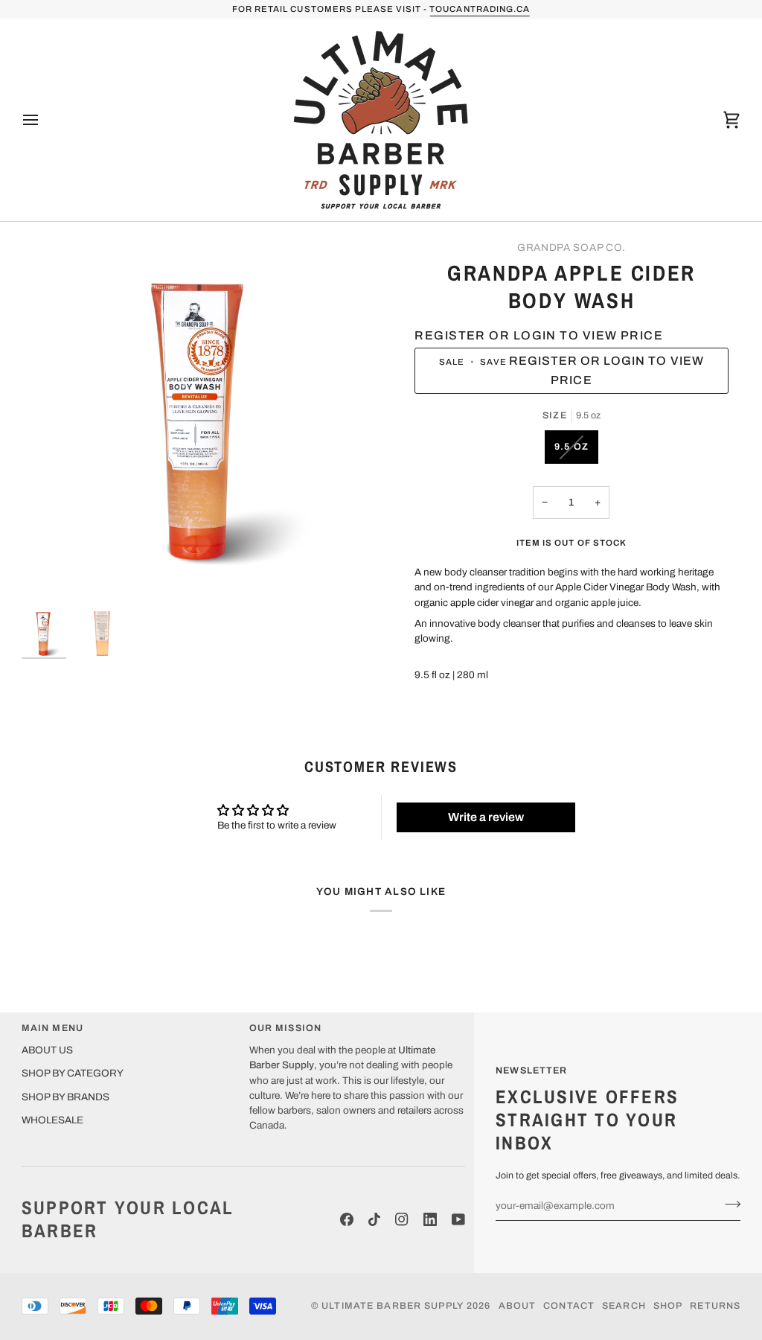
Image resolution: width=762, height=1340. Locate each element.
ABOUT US (47, 1050)
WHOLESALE (52, 1120)
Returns (715, 1306)
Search (624, 1306)
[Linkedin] (430, 1219)
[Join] (728, 1204)
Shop (668, 1306)
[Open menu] (44, 120)
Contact (569, 1306)
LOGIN (451, 8)
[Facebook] (346, 1219)
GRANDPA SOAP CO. (571, 247)
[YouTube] (458, 1219)
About (518, 1306)
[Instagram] (402, 1219)
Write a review (486, 817)
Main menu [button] (52, 1028)
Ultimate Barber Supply (392, 1306)
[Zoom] (201, 420)
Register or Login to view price (538, 335)
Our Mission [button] (285, 1028)
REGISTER (509, 8)
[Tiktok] (374, 1219)
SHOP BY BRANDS (65, 1097)
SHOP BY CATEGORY (73, 1073)
